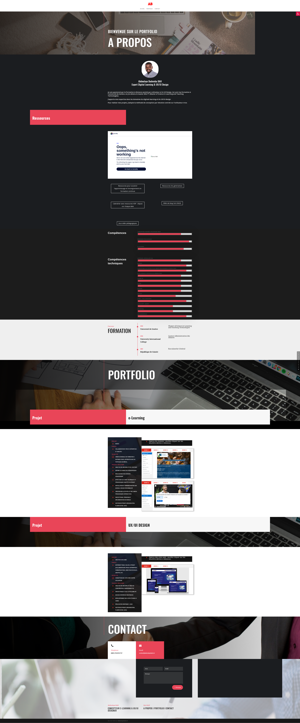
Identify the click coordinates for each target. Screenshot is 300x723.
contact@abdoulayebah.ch (147, 653)
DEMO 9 (175, 483)
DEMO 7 (156, 483)
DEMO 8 (165, 483)
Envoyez (178, 687)
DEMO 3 (165, 450)
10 (298, 369)
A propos (147, 708)
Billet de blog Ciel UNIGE (172, 203)
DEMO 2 (156, 450)
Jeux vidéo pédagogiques (128, 223)
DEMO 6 (146, 483)
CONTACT (157, 8)
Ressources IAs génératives (172, 186)
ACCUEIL (142, 8)
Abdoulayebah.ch (123, 721)
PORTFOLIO (149, 8)
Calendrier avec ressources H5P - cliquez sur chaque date (127, 205)
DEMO (184, 483)
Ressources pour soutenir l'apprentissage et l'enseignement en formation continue (127, 188)
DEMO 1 (146, 450)
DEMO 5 (184, 450)
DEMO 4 (175, 450)
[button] (298, 14)
